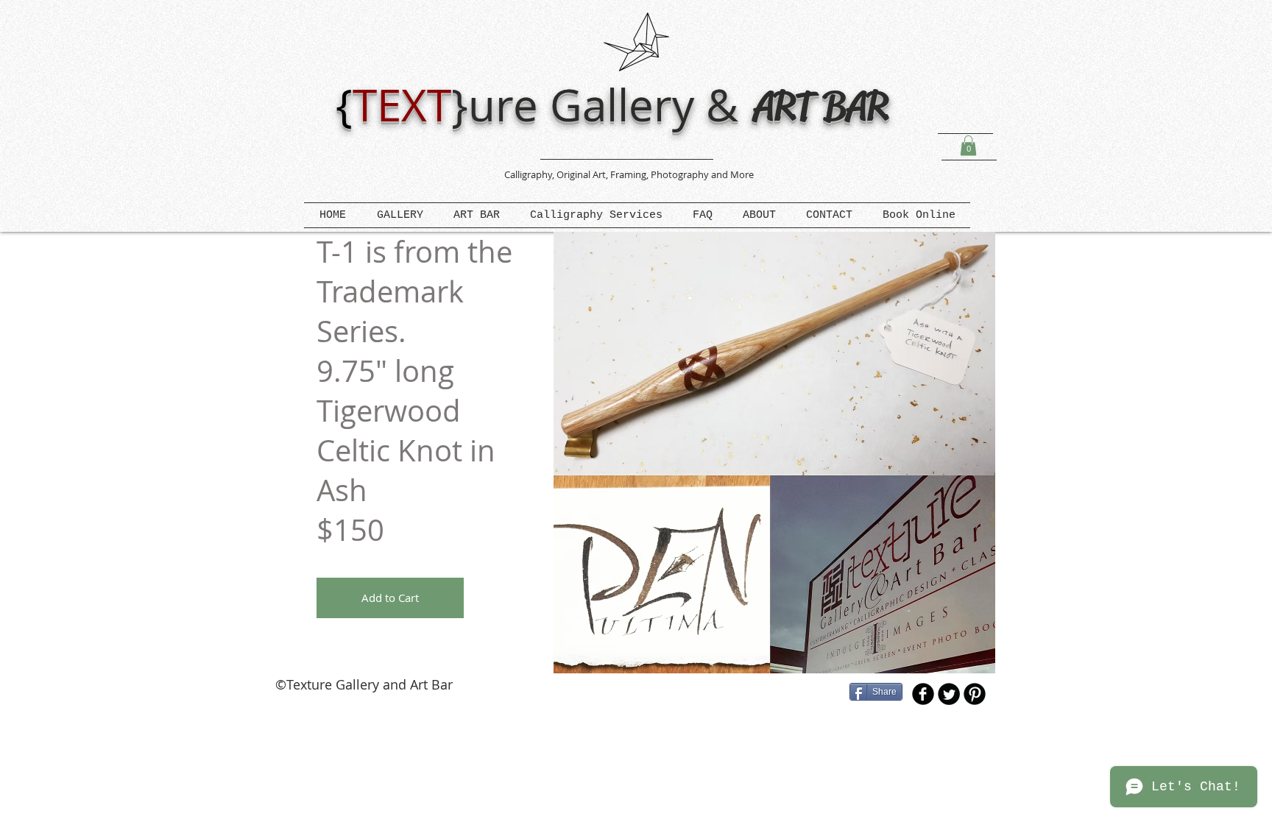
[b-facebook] (923, 694)
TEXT (402, 104)
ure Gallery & (609, 104)
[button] (968, 145)
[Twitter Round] (949, 694)
